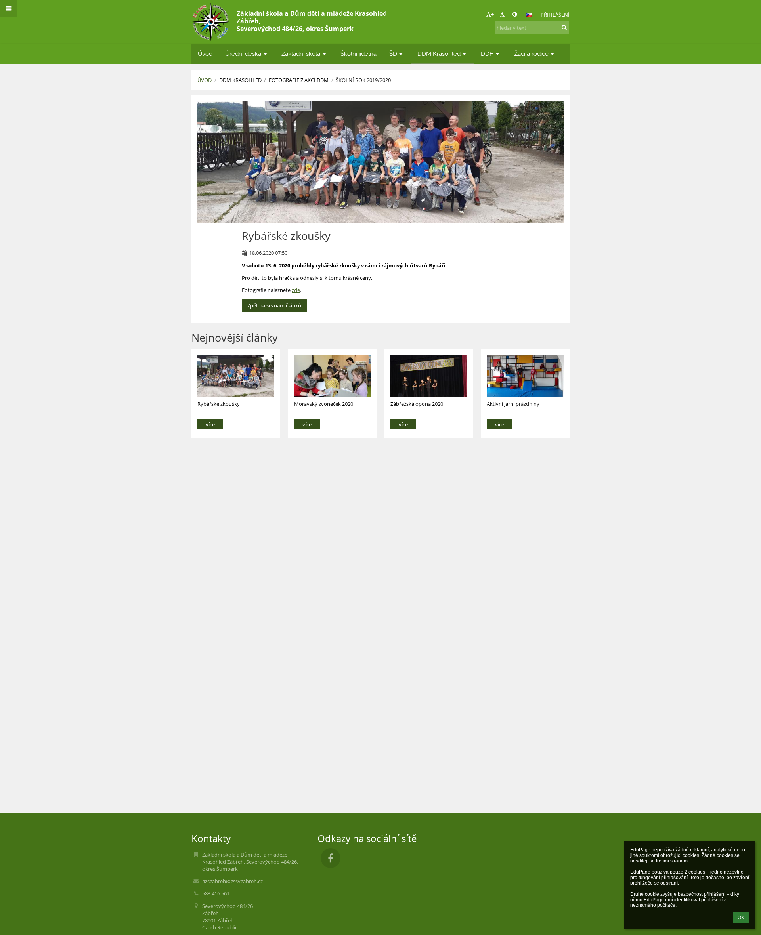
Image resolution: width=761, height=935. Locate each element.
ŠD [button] (393, 53)
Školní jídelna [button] (358, 53)
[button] (514, 14)
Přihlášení (555, 14)
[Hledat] (564, 27)
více (210, 424)
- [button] (505, 14)
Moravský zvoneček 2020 (323, 403)
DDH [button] (487, 53)
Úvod (204, 80)
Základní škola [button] (300, 53)
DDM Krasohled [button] (439, 53)
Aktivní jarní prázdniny (513, 403)
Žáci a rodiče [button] (531, 53)
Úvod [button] (205, 53)
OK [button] (741, 917)
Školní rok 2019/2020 (363, 80)
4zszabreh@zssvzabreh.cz (232, 881)
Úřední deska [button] (243, 53)
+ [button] (492, 14)
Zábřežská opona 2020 (416, 403)
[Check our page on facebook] (330, 858)
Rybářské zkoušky (218, 403)
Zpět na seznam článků (274, 305)
